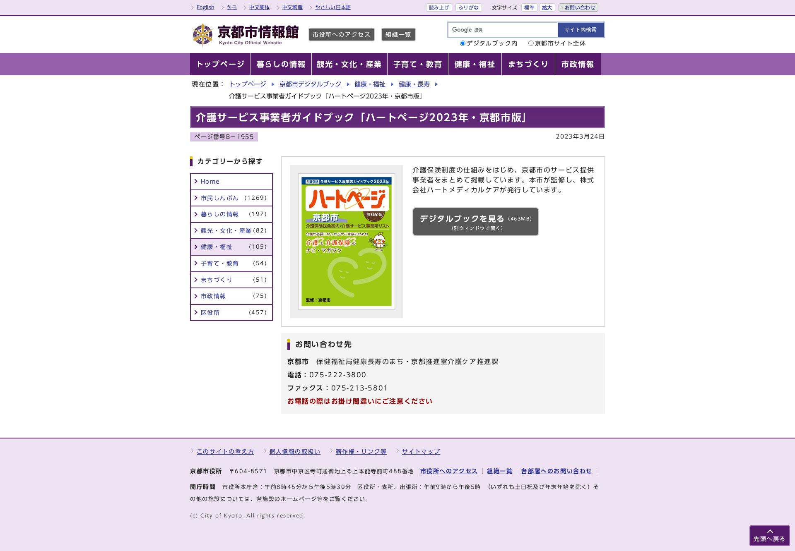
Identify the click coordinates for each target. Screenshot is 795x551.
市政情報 (234, 296)
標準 (529, 7)
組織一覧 (398, 34)
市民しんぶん (234, 198)
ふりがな (468, 7)
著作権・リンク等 (361, 451)
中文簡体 (259, 7)
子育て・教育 (234, 263)
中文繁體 (292, 7)
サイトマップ (421, 451)
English (205, 7)
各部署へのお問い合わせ (557, 471)
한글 (232, 7)
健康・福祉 (369, 84)
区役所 (234, 312)
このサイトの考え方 (225, 451)
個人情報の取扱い (295, 451)
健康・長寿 (414, 84)
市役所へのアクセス (342, 34)
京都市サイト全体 (560, 43)
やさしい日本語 (333, 7)
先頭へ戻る (770, 539)
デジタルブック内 (492, 43)
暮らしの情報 (234, 214)
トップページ (247, 84)
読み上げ (439, 7)
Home (210, 181)
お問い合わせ (580, 7)
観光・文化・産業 (234, 231)
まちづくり (234, 280)
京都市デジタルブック (310, 84)
